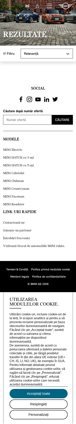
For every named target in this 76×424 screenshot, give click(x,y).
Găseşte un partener (17, 230)
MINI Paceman (13, 196)
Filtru (10, 53)
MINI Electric (12, 150)
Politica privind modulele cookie (50, 269)
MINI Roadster (13, 204)
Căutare (62, 119)
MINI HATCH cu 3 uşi (18, 158)
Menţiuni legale (19, 276)
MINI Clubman (13, 181)
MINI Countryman (16, 189)
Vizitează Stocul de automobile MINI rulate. (34, 246)
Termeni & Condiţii (17, 269)
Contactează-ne (14, 223)
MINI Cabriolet (13, 173)
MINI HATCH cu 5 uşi (18, 165)
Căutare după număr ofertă (23, 111)
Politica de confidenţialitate (49, 276)
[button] (49, 6)
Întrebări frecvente (16, 238)
